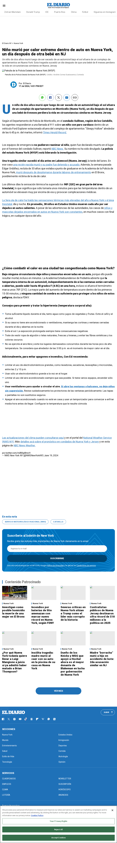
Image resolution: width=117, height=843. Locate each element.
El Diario (27, 83)
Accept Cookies (58, 838)
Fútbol (85, 12)
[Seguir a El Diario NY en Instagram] (14, 719)
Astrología (63, 756)
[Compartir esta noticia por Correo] (66, 97)
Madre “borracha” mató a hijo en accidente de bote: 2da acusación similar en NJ (102, 659)
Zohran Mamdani (12, 12)
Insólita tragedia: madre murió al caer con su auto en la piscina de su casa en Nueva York (43, 660)
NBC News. (58, 148)
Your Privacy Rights (58, 821)
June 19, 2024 (51, 455)
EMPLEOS (6, 784)
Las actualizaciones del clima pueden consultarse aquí (33, 437)
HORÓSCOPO (64, 789)
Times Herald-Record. (55, 132)
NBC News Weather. (25, 445)
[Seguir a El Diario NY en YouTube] (20, 719)
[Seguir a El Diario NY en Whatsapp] (49, 719)
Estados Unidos (65, 735)
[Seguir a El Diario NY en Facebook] (3, 719)
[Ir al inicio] (13, 712)
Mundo (5, 740)
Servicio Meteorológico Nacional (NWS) (25, 522)
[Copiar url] (74, 97)
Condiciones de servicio (86, 566)
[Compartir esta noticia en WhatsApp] (42, 97)
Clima (73, 12)
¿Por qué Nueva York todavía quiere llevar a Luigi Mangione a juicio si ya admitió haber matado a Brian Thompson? (14, 662)
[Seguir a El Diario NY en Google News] (31, 719)
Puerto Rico (59, 12)
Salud (4, 751)
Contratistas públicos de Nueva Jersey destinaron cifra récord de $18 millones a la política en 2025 (102, 615)
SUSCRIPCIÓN (64, 784)
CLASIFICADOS (9, 778)
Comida (61, 751)
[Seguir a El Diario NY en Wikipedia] (43, 719)
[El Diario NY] (58, 5)
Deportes (62, 745)
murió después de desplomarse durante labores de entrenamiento (53, 172)
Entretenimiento (9, 745)
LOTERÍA (6, 795)
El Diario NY (7, 43)
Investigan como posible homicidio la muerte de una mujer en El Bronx (13, 611)
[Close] (112, 810)
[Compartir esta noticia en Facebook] (50, 97)
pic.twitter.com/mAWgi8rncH (16, 453)
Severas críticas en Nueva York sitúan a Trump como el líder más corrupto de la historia (73, 613)
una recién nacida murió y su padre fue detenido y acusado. (46, 164)
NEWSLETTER (64, 778)
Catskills (58, 522)
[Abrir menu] (4, 5)
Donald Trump (33, 12)
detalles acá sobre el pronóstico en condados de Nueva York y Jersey (59, 441)
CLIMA (5, 789)
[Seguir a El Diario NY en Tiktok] (26, 719)
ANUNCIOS (63, 795)
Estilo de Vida (8, 756)
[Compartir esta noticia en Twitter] (58, 97)
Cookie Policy (37, 815)
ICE (47, 12)
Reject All (58, 829)
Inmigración (63, 740)
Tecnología (7, 762)
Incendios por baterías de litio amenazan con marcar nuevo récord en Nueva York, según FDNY (42, 615)
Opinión (61, 762)
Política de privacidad (55, 566)
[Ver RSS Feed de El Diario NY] (54, 719)
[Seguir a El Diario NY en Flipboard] (37, 719)
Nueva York (18, 43)
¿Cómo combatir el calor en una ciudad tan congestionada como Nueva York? (58, 268)
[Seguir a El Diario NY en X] (9, 719)
